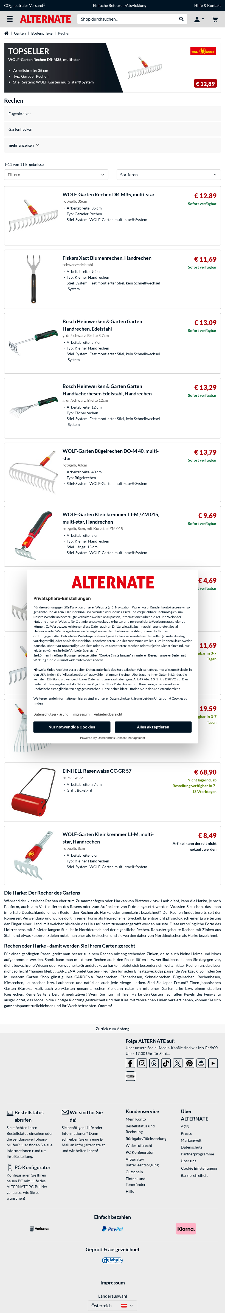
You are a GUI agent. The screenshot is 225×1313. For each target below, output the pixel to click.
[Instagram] (142, 1062)
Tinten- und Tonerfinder (136, 1181)
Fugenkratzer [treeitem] (20, 113)
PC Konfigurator (140, 1152)
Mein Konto (136, 1119)
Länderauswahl (112, 1295)
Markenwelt (191, 1140)
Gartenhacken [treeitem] (20, 129)
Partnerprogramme (197, 1154)
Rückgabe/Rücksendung (144, 1138)
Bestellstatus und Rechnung (140, 1129)
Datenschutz (191, 1147)
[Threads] (154, 1062)
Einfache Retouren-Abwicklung (119, 5)
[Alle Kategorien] (10, 19)
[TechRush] (201, 1062)
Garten (20, 33)
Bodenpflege (41, 33)
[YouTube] (213, 1062)
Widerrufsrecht (139, 1145)
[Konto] (199, 18)
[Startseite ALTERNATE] (45, 18)
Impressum (112, 1283)
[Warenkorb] (215, 18)
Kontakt (214, 5)
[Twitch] (130, 1075)
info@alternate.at (90, 1144)
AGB (185, 1126)
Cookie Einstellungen (199, 1168)
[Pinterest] (189, 1062)
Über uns (188, 1160)
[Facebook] (130, 1062)
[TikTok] (166, 1062)
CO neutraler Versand (24, 5)
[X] (177, 1062)
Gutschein (134, 1171)
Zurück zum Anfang (112, 1028)
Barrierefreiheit (194, 1175)
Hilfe (198, 5)
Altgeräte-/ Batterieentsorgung (142, 1162)
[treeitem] (112, 145)
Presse (186, 1133)
